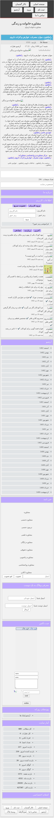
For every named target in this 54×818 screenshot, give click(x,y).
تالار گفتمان (20, 4)
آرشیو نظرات (15, 46)
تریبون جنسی (26, 527)
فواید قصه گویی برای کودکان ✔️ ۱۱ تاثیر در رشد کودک (24, 332)
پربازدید (27, 230)
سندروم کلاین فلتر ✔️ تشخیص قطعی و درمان (25, 320)
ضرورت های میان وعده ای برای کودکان (28, 247)
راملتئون (19, 55)
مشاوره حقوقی (26, 550)
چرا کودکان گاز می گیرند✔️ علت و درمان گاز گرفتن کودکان (23, 311)
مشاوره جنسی (27, 520)
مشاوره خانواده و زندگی (26, 23)
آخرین (37, 230)
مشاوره (27, 512)
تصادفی (17, 230)
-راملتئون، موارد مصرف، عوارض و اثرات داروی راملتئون (29, 158)
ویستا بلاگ (11, 812)
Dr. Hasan (44, 42)
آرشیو (16, 10)
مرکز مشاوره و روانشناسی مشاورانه (33, 155)
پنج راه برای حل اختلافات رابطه (31, 288)
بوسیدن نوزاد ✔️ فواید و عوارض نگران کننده (25, 299)
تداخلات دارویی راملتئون (26, 163)
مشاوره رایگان (26, 542)
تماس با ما (39, 15)
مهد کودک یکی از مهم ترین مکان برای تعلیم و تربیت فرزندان (23, 238)
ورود (29, 10)
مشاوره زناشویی (26, 557)
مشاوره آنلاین (26, 572)
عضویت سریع (19, 206)
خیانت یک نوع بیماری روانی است (30, 267)
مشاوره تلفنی (26, 535)
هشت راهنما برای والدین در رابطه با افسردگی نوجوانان (25, 279)
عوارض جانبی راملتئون (42, 132)
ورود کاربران (34, 206)
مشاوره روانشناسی (26, 565)
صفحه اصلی (38, 4)
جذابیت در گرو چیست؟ (34, 257)
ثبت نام (41, 10)
